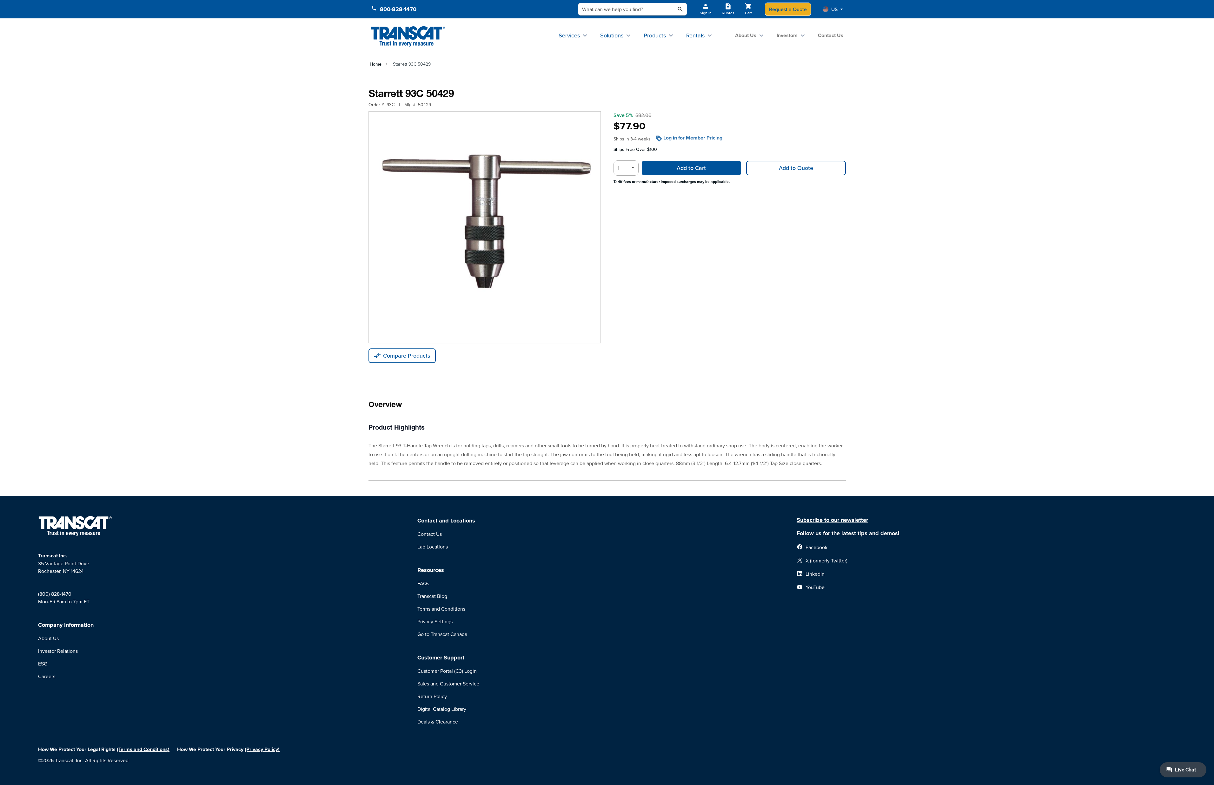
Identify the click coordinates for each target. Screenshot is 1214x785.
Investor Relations (58, 650)
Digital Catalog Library (441, 708)
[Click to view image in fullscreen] (484, 227)
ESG (42, 663)
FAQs (423, 583)
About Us (745, 35)
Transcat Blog (432, 596)
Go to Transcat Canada (442, 634)
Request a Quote (788, 9)
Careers (46, 676)
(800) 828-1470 (54, 593)
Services (569, 35)
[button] (832, 9)
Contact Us (830, 35)
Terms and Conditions (441, 608)
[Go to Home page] (408, 36)
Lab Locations (432, 546)
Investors (787, 35)
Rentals (695, 35)
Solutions (611, 35)
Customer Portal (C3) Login (447, 670)
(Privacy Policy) (262, 749)
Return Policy (432, 696)
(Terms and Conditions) (143, 749)
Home (375, 64)
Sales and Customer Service (448, 683)
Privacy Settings (435, 621)
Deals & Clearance (437, 721)
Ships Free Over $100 (635, 149)
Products (655, 35)
